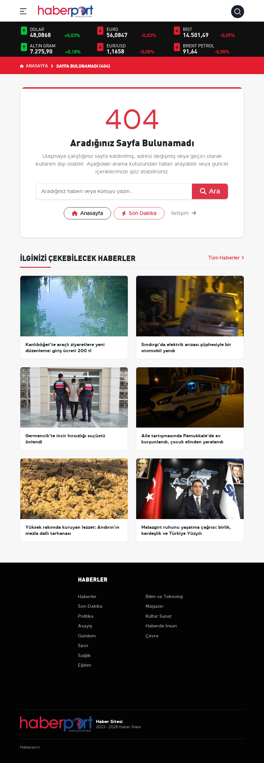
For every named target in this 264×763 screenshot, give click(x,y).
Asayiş (85, 626)
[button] (23, 12)
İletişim (180, 213)
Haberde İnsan (161, 626)
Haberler (87, 596)
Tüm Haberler (224, 258)
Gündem (87, 636)
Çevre (152, 636)
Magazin (154, 606)
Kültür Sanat (159, 616)
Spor (83, 645)
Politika (85, 616)
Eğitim (84, 665)
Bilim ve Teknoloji (164, 596)
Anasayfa (36, 65)
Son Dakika (142, 213)
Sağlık (84, 655)
